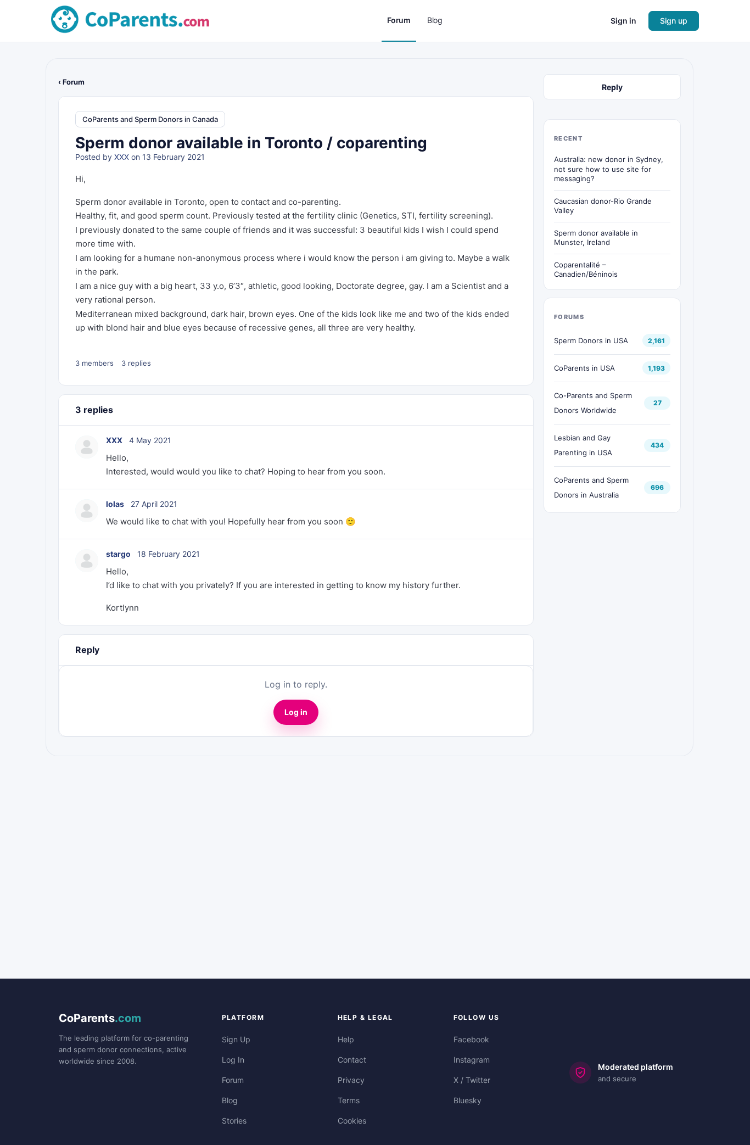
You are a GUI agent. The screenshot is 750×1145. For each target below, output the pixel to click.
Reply (612, 87)
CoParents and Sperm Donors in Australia (591, 487)
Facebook (471, 1039)
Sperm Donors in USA (591, 340)
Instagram (472, 1059)
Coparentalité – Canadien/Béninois (586, 269)
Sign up (673, 20)
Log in (295, 712)
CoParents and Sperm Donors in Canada (150, 119)
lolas (115, 504)
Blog (230, 1100)
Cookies (352, 1120)
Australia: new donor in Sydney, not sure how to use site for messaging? (608, 169)
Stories (234, 1120)
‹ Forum (71, 81)
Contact (352, 1059)
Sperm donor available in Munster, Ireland (596, 237)
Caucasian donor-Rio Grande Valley (603, 206)
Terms (349, 1100)
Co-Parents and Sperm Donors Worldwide (593, 403)
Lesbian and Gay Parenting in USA (583, 445)
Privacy (351, 1080)
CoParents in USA (584, 368)
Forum (233, 1080)
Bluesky (468, 1100)
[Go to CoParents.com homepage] (130, 20)
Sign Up (236, 1039)
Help (346, 1039)
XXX (121, 156)
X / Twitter (472, 1080)
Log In (233, 1059)
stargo (118, 553)
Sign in (623, 20)
